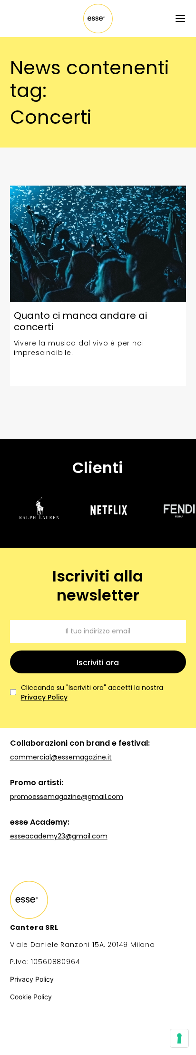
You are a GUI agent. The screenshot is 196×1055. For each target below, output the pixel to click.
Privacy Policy (44, 697)
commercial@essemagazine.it (61, 757)
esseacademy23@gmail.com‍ (59, 836)
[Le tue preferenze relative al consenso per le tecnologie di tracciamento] (179, 1038)
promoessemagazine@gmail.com (66, 796)
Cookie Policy (31, 997)
